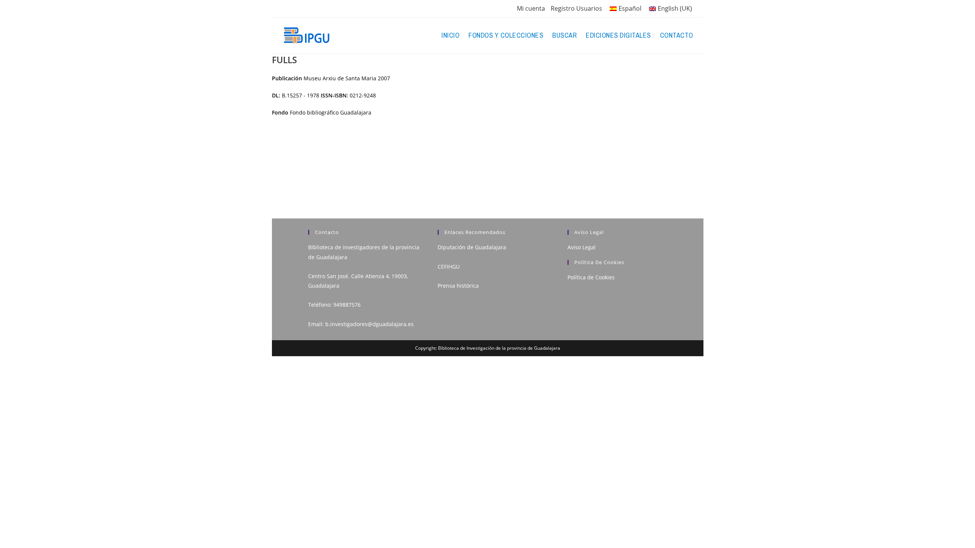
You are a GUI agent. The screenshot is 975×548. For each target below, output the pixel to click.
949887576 (347, 304)
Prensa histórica (458, 285)
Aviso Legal (581, 247)
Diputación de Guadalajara (472, 247)
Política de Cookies (591, 277)
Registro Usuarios (576, 8)
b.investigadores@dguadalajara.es (369, 324)
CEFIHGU (449, 266)
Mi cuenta (531, 8)
